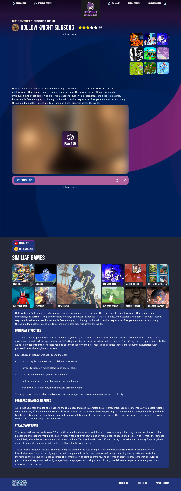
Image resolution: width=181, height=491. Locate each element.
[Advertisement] (70, 60)
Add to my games (24, 180)
